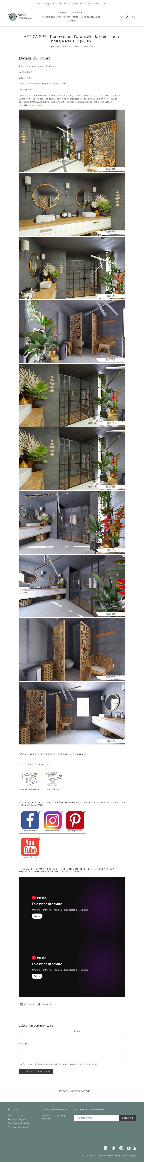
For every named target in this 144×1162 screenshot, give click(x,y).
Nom (21, 1031)
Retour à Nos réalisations (74, 1091)
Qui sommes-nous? (18, 1127)
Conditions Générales (19, 1123)
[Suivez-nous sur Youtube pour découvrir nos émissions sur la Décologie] (30, 858)
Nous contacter (16, 1115)
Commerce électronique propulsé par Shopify (117, 1155)
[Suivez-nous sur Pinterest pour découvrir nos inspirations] (75, 832)
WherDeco (93, 1155)
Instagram (58, 1115)
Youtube (46, 1118)
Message (23, 1043)
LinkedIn (46, 1115)
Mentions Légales (17, 1119)
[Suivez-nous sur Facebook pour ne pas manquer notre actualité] (30, 832)
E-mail (77, 1031)
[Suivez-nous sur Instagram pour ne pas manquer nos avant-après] (52, 832)
